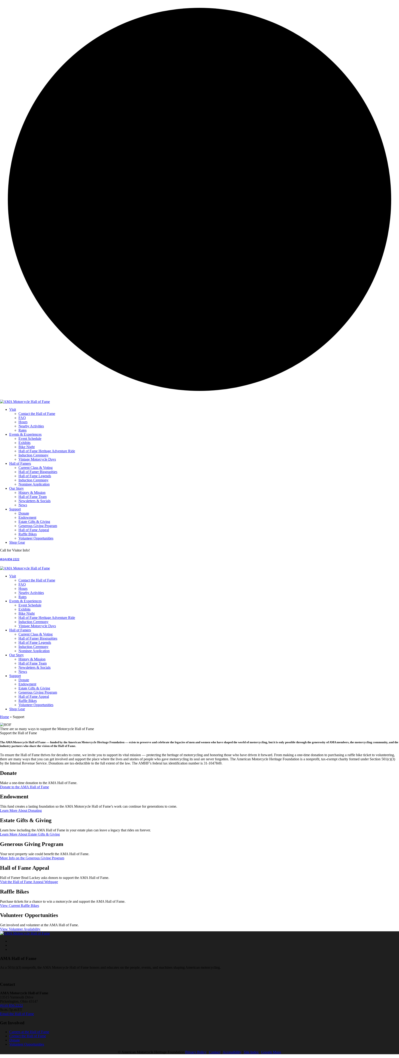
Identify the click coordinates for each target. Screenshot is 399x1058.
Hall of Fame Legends (34, 476)
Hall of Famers (20, 463)
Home (4, 717)
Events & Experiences (25, 434)
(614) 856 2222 (9, 559)
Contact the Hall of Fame (36, 414)
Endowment (27, 517)
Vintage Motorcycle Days (37, 459)
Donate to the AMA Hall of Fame (24, 787)
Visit (12, 409)
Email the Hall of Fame (17, 1014)
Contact (214, 1052)
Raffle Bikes (27, 534)
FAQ (22, 418)
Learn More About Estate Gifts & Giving (30, 834)
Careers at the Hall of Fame (29, 1032)
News (22, 505)
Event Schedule (29, 439)
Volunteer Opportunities (35, 538)
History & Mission (31, 493)
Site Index (251, 1052)
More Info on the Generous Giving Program (32, 858)
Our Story (16, 488)
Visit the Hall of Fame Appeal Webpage (29, 882)
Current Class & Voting (35, 468)
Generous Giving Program (37, 526)
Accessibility (232, 1052)
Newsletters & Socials (34, 501)
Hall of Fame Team (32, 497)
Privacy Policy (195, 1052)
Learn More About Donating (21, 810)
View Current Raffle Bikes (19, 906)
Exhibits (24, 443)
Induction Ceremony (33, 455)
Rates (22, 430)
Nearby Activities (31, 426)
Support (15, 509)
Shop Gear (17, 542)
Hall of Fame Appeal (33, 530)
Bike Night (26, 447)
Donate (23, 513)
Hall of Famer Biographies (37, 472)
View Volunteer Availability (20, 929)
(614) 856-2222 (11, 1005)
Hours (22, 422)
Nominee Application (34, 484)
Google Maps (271, 1052)
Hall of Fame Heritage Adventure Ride (46, 451)
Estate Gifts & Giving (34, 522)
